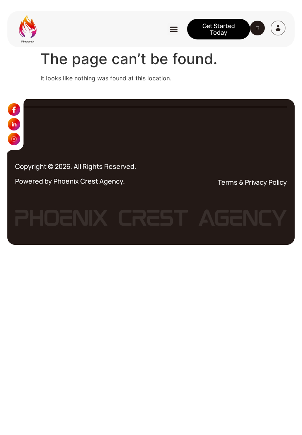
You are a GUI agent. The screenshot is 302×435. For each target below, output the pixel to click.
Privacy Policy (266, 182)
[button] (174, 29)
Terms (228, 182)
